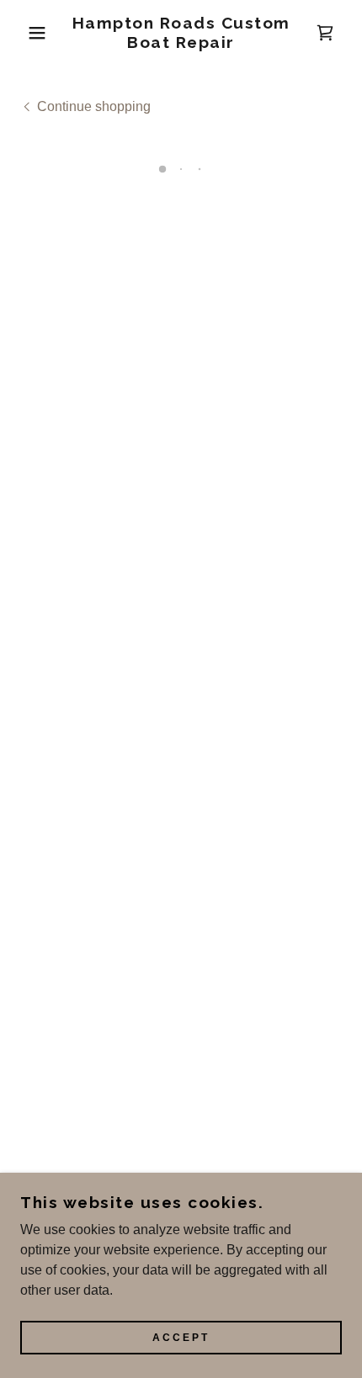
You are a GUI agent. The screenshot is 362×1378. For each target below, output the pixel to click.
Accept (181, 1338)
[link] (181, 32)
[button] (27, 33)
